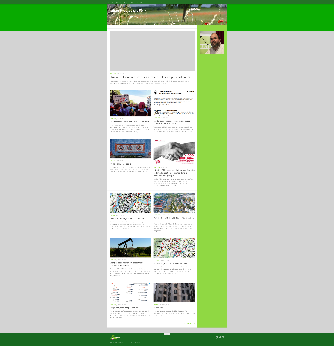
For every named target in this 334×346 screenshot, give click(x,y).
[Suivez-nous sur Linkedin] (223, 337)
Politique (111, 2)
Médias (118, 2)
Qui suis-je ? (141, 2)
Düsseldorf (158, 307)
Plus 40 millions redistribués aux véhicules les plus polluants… (151, 77)
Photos (125, 2)
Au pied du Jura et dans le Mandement (171, 263)
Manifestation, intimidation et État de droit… (130, 121)
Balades (132, 2)
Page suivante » (189, 323)
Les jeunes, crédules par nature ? (124, 307)
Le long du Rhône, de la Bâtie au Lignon (128, 218)
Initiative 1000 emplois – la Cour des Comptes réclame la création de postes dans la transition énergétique (174, 173)
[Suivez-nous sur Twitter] (220, 337)
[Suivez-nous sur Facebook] (217, 337)
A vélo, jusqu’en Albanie (120, 163)
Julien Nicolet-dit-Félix (128, 10)
